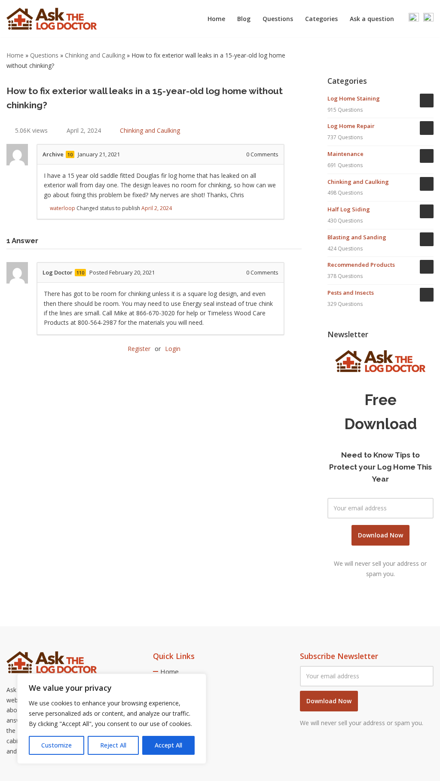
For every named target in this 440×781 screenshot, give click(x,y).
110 (80, 272)
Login (172, 349)
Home (216, 19)
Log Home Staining (353, 98)
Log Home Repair (351, 126)
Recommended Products (361, 264)
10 (70, 154)
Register (139, 349)
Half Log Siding (348, 209)
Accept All (168, 745)
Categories (321, 19)
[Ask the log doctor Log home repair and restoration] (51, 19)
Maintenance (345, 154)
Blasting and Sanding (356, 237)
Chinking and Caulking (95, 55)
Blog (244, 19)
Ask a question (372, 19)
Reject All (113, 745)
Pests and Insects (350, 292)
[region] (111, 719)
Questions (278, 19)
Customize (56, 745)
